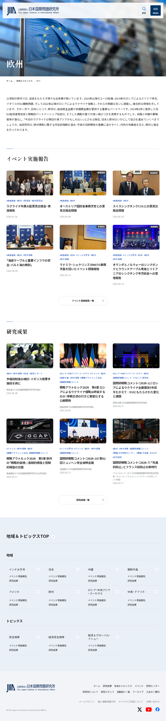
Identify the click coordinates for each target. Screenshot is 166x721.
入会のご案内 (153, 691)
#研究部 (26, 200)
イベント (139, 685)
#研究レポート (36, 373)
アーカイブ (138, 691)
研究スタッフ (107, 691)
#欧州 (19, 200)
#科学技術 (117, 457)
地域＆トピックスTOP (27, 536)
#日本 (72, 255)
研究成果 (13, 580)
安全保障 (14, 637)
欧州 (51, 592)
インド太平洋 (17, 569)
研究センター (153, 685)
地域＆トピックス (123, 685)
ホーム (97, 685)
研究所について (90, 691)
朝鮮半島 (133, 569)
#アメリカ (94, 373)
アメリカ (14, 592)
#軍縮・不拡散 (142, 452)
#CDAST (153, 452)
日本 (51, 569)
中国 (90, 569)
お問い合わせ (153, 701)
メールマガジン (87, 701)
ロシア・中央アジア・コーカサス (99, 591)
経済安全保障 (56, 637)
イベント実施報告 (18, 576)
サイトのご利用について (131, 701)
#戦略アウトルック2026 (91, 377)
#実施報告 (11, 200)
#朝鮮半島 (64, 377)
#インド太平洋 (82, 255)
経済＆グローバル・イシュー (99, 637)
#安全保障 (27, 255)
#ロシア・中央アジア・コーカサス (74, 373)
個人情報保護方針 (107, 701)
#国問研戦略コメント (69, 382)
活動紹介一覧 (123, 691)
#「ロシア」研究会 (141, 377)
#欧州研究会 (37, 200)
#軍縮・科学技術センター (124, 452)
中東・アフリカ (136, 592)
